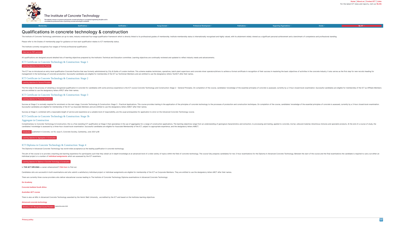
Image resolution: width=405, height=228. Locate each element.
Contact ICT (370, 1)
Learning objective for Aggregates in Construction (39, 138)
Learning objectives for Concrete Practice (36, 66)
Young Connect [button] (162, 26)
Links (379, 1)
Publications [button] (241, 26)
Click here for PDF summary (32, 52)
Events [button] (321, 26)
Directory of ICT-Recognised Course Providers (38, 207)
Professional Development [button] (202, 26)
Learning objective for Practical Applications (37, 99)
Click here (63, 167)
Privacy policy (27, 219)
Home (353, 1)
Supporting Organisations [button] (281, 26)
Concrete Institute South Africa (34, 187)
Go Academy (27, 182)
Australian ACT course (31, 192)
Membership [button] (43, 26)
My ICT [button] (361, 26)
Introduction (27, 132)
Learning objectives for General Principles (37, 82)
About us (360, 1)
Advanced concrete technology (34, 202)
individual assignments (58, 156)
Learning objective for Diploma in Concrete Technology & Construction (46, 162)
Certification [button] (122, 26)
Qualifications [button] (82, 26)
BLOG (379, 4)
